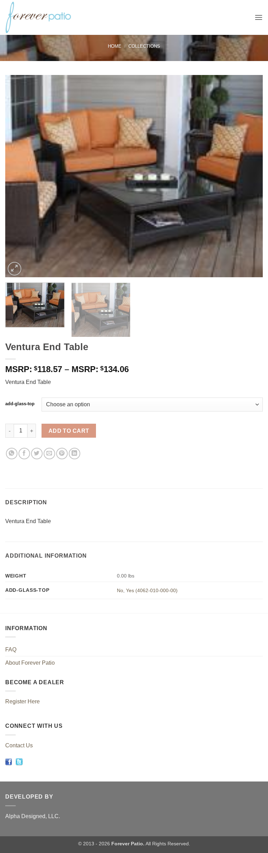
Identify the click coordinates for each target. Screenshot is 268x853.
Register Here (22, 701)
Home (114, 46)
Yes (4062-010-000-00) (152, 590)
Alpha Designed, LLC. (32, 816)
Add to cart (69, 431)
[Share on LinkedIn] (74, 453)
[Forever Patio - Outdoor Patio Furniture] (45, 17)
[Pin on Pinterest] (62, 453)
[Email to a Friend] (49, 453)
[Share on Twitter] (37, 453)
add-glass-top (20, 403)
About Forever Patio (30, 663)
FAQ (10, 649)
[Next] (249, 176)
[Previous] (19, 176)
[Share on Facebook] (24, 453)
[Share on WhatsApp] (11, 453)
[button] (258, 17)
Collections (144, 46)
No (120, 590)
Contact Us (19, 745)
